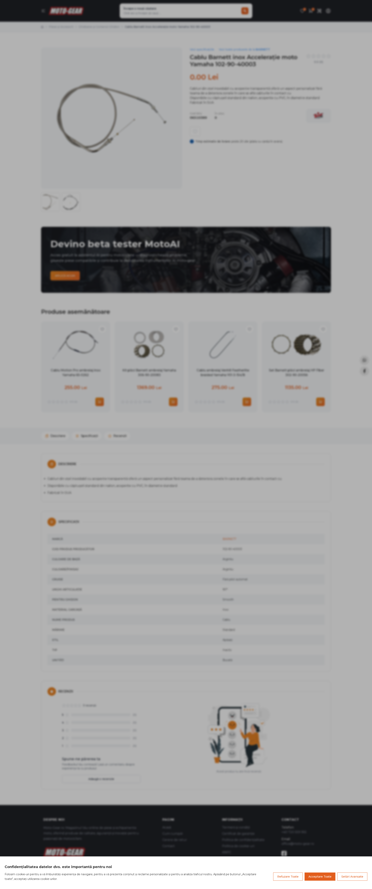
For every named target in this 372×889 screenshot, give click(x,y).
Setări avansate (352, 876)
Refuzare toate (288, 876)
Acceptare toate (320, 876)
